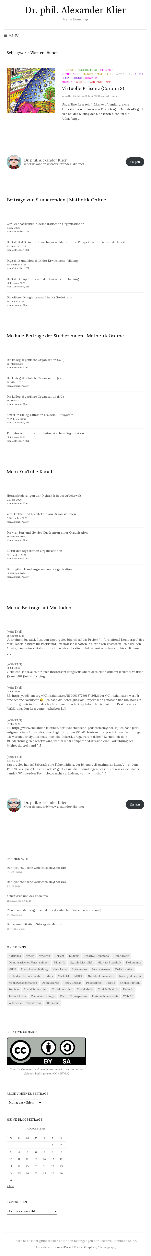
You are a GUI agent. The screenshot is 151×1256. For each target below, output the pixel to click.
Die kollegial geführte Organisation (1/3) (35, 396)
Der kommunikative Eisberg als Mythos (34, 924)
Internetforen (101, 969)
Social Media (85, 989)
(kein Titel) (14, 631)
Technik (128, 989)
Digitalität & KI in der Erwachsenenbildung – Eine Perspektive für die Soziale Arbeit (66, 242)
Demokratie (121, 956)
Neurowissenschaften (23, 982)
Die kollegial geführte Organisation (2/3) (35, 378)
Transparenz (78, 996)
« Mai (10, 1186)
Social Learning (62, 989)
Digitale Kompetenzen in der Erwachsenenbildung (43, 279)
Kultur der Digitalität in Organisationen (34, 551)
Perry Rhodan (72, 982)
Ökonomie (52, 1003)
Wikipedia (15, 1003)
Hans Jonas (59, 969)
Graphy (89, 1247)
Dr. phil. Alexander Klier (75, 10)
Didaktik (59, 962)
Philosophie (94, 982)
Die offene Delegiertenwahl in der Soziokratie (39, 297)
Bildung (68, 70)
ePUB (12, 969)
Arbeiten (44, 956)
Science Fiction (130, 982)
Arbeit (30, 956)
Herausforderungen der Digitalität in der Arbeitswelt (44, 495)
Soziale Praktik (108, 989)
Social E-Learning (35, 989)
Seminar (14, 989)
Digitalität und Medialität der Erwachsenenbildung (42, 260)
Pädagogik (122, 73)
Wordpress (33, 1003)
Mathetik (104, 73)
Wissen (81, 81)
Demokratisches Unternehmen (29, 962)
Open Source (50, 982)
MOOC (78, 976)
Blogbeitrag (87, 70)
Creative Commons (96, 956)
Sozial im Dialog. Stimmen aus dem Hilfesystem (40, 415)
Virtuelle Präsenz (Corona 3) (93, 88)
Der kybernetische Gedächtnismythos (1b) (36, 868)
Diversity (86, 73)
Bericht (59, 956)
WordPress (64, 1247)
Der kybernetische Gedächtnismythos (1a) (36, 882)
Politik (110, 982)
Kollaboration (124, 969)
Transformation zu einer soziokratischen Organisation (45, 433)
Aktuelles (15, 956)
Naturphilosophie (130, 976)
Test (63, 996)
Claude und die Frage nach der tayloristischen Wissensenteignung (53, 910)
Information (79, 969)
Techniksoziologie (43, 996)
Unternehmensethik (105, 996)
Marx (49, 976)
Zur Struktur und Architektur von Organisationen (41, 514)
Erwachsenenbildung (34, 969)
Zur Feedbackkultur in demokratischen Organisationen (45, 224)
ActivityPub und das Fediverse (28, 896)
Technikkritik (17, 996)
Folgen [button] (135, 162)
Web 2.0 (128, 996)
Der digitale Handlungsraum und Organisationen (41, 569)
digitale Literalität (82, 962)
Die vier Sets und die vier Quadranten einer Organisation (47, 532)
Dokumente (133, 962)
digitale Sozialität (109, 962)
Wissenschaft (100, 81)
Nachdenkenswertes (101, 976)
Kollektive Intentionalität (25, 976)
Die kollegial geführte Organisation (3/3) (35, 360)
